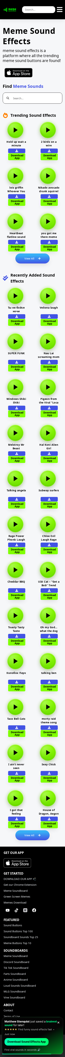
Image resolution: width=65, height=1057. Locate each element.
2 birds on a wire (49, 143)
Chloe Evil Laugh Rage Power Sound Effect (49, 541)
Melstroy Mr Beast (16, 446)
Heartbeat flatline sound (16, 235)
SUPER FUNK (16, 353)
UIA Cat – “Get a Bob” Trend (48, 583)
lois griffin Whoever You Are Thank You (16, 191)
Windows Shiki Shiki (16, 400)
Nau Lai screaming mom (49, 355)
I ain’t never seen (16, 766)
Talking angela (16, 490)
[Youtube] (8, 910)
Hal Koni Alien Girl (48, 446)
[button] (49, 242)
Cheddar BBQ (16, 581)
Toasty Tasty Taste (16, 629)
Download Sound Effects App (26, 1041)
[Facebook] (34, 910)
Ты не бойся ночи (16, 309)
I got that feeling (16, 811)
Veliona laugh (49, 307)
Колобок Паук (16, 673)
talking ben (49, 673)
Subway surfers (49, 490)
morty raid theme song (49, 720)
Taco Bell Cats (16, 718)
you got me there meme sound (49, 236)
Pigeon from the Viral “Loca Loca (48, 402)
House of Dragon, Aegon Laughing (49, 813)
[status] (32, 1035)
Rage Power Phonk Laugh (16, 537)
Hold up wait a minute (16, 143)
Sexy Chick (49, 764)
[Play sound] (15, 130)
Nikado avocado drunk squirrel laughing (49, 191)
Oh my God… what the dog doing (49, 631)
